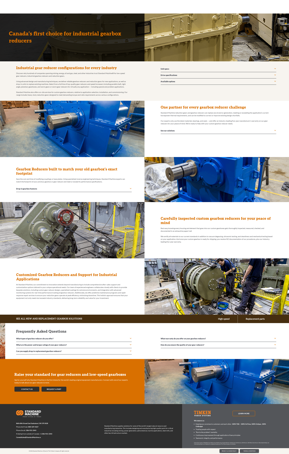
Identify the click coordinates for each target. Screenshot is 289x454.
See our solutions (168, 131)
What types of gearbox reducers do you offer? (35, 338)
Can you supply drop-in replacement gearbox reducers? (39, 351)
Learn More (243, 413)
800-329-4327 (33, 427)
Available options (168, 81)
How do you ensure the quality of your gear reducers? (182, 345)
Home (20, 6)
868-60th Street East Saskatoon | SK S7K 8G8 (32, 423)
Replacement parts (255, 318)
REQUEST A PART (54, 389)
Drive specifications (169, 75)
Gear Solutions (29, 6)
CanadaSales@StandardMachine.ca (28, 437)
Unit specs (165, 69)
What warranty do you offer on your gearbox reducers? (183, 338)
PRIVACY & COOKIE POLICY (229, 451)
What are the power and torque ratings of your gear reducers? (41, 345)
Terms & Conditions (249, 451)
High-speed (224, 318)
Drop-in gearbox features (26, 189)
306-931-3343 (31, 430)
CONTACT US (27, 389)
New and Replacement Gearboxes (47, 6)
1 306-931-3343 (46, 434)
